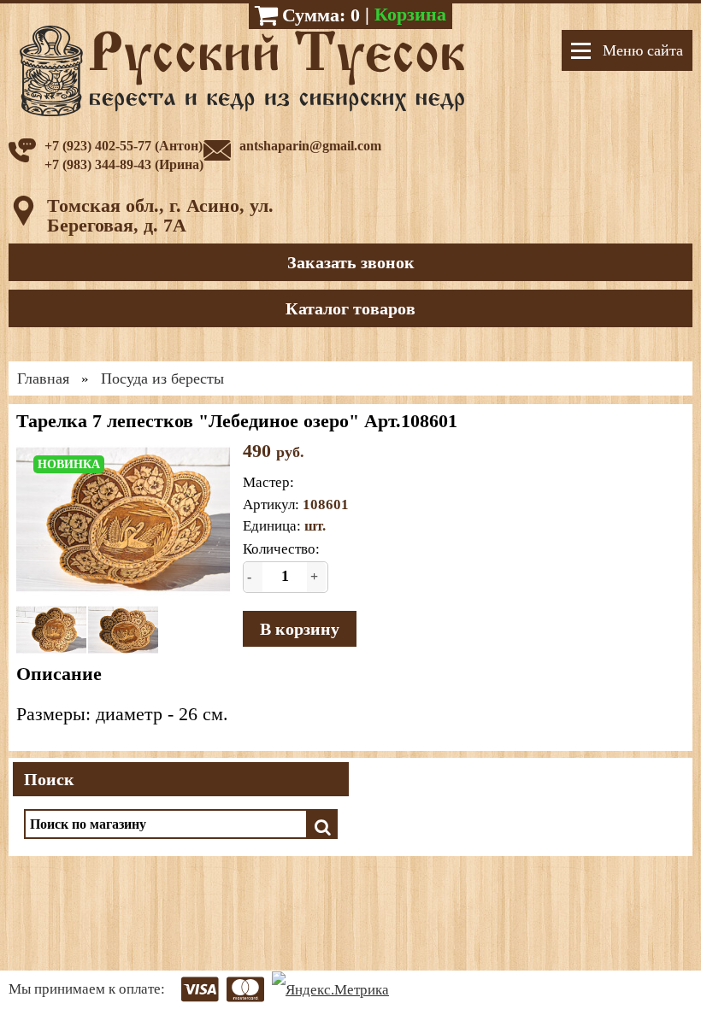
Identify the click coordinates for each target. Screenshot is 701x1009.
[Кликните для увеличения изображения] (123, 518)
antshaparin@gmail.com (310, 145)
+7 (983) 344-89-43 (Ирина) (123, 164)
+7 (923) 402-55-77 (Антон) (123, 145)
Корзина (410, 14)
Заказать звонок (351, 262)
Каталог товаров (350, 308)
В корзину (299, 628)
